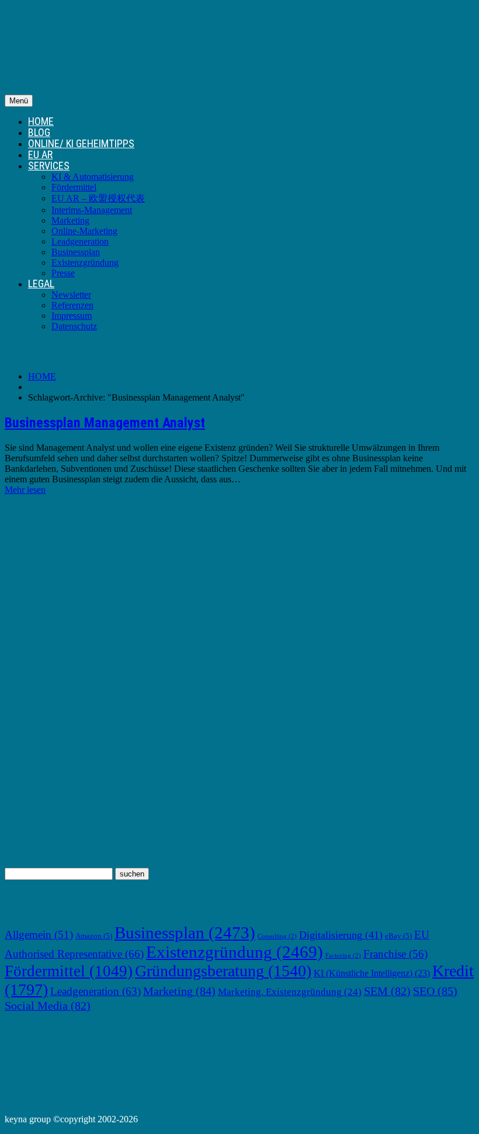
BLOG (39, 132)
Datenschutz (74, 326)
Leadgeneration (80, 241)
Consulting (277, 936)
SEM (387, 991)
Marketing (70, 220)
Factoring (343, 955)
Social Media (48, 1005)
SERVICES (49, 165)
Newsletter (71, 295)
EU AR (40, 154)
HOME (41, 121)
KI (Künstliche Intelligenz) (372, 973)
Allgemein (39, 934)
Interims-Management (91, 210)
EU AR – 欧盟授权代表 (98, 198)
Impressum (71, 316)
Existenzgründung (85, 262)
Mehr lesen (25, 490)
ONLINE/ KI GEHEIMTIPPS (81, 143)
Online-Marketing (84, 231)
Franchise (395, 954)
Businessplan (75, 252)
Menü (18, 100)
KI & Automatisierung (92, 177)
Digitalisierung (341, 935)
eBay (398, 936)
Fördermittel (73, 187)
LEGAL (41, 283)
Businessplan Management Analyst (105, 423)
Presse (63, 273)
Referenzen (72, 305)
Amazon (93, 936)
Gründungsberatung (223, 971)
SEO (435, 991)
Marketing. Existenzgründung (290, 991)
